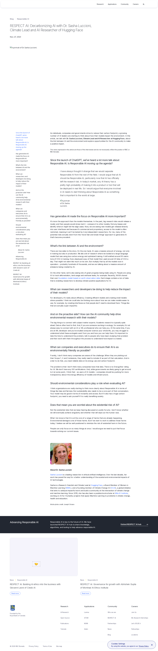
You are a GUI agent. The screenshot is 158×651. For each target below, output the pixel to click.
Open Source (65, 618)
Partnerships (112, 623)
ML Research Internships (139, 618)
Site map (59, 646)
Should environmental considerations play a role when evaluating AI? (23, 230)
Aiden (86, 629)
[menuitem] (100, 4)
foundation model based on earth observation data (79, 278)
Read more (15, 593)
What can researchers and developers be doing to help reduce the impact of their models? (23, 180)
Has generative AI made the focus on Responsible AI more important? (22, 157)
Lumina (86, 612)
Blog (12, 19)
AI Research (65, 612)
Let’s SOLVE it (136, 623)
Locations (134, 635)
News (110, 629)
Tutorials (63, 629)
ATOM (86, 618)
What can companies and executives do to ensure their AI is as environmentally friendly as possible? (23, 215)
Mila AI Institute (121, 493)
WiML (68, 488)
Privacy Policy (33, 646)
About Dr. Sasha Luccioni (23, 251)
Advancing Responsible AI (21, 257)
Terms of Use (47, 646)
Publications (65, 623)
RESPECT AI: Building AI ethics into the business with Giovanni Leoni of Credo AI (21, 266)
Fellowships (135, 629)
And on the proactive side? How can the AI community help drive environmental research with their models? (23, 197)
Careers (136, 4)
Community (125, 4)
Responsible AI (23, 19)
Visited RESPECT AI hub (130, 524)
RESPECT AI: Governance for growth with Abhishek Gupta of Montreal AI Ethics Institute (21, 279)
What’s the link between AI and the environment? (23, 167)
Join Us (133, 612)
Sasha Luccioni (56, 475)
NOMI (86, 623)
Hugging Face (96, 485)
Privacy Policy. (144, 646)
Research (100, 4)
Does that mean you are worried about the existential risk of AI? (23, 242)
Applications (112, 4)
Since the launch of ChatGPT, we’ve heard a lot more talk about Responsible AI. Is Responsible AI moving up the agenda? (23, 141)
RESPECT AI (112, 618)
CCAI (113, 488)
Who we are (112, 612)
